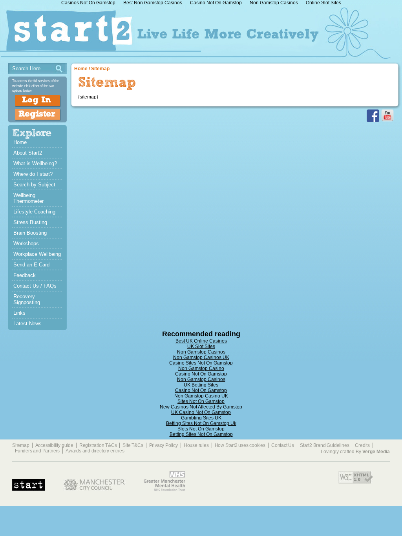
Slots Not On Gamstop (201, 429)
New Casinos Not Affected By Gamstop (201, 407)
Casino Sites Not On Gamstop (201, 363)
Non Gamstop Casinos (201, 352)
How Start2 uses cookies (240, 445)
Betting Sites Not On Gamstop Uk (201, 423)
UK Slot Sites (201, 346)
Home (81, 68)
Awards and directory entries (95, 451)
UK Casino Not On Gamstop (201, 412)
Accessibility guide (54, 445)
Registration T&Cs (98, 445)
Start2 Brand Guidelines (324, 445)
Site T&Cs (132, 445)
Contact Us (282, 445)
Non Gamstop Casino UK (201, 396)
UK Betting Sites (201, 385)
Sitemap (100, 68)
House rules (196, 445)
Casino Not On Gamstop (201, 374)
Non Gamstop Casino (201, 368)
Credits (362, 445)
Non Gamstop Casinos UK (201, 357)
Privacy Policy (163, 445)
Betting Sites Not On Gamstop (201, 434)
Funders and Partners (37, 451)
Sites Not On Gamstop (201, 401)
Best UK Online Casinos (201, 341)
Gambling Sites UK (201, 418)
